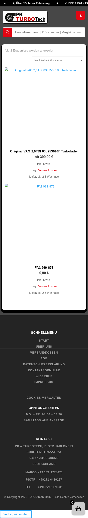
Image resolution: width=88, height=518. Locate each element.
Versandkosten (47, 170)
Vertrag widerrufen (15, 514)
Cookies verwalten (44, 397)
